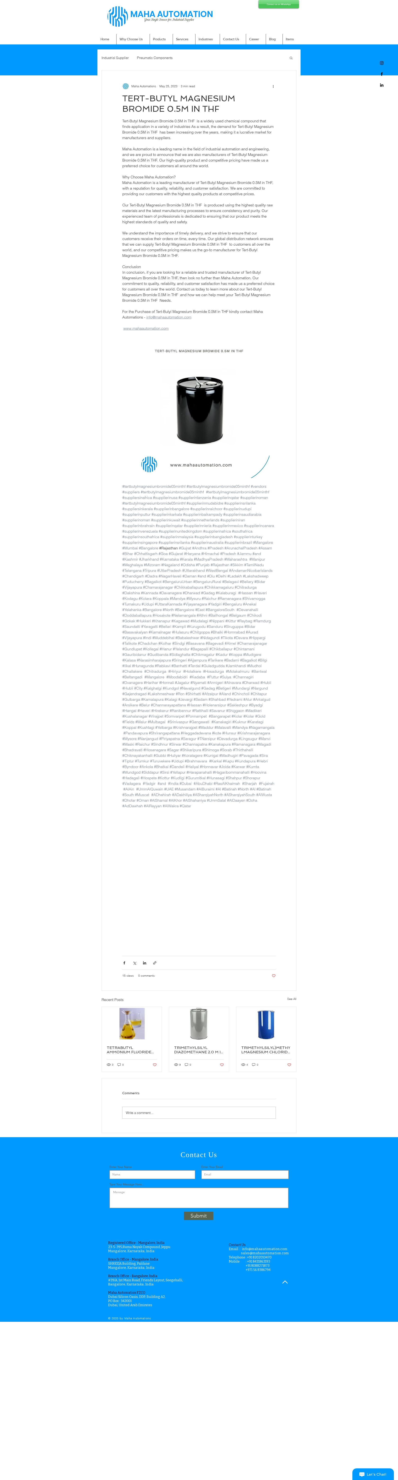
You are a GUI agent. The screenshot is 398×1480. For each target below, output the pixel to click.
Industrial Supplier (115, 58)
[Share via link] (155, 963)
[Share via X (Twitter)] (134, 963)
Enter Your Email (212, 1166)
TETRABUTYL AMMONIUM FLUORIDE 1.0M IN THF (129, 1049)
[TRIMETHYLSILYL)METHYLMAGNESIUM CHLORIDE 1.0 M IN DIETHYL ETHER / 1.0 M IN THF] (266, 1023)
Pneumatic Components (155, 58)
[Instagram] (381, 63)
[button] (291, 57)
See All (291, 999)
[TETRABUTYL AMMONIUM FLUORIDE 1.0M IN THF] (132, 1023)
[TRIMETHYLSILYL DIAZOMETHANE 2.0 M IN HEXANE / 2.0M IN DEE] (199, 1023)
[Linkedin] (381, 85)
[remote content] (199, 890)
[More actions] (273, 86)
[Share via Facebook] (124, 963)
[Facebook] (381, 74)
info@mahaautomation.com (265, 1249)
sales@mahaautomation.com (265, 1253)
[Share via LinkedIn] (145, 963)
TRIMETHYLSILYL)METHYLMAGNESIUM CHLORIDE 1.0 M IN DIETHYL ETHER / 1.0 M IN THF (265, 1049)
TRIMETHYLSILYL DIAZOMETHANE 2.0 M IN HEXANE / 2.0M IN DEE (199, 1049)
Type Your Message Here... (126, 1184)
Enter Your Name (120, 1166)
